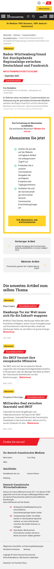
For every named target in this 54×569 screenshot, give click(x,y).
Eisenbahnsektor (10, 38)
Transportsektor (29, 35)
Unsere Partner (33, 474)
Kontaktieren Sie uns (11, 474)
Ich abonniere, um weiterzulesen (27, 221)
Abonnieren (44, 8)
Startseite (7, 35)
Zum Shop (31, 458)
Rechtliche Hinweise (11, 549)
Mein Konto (7, 458)
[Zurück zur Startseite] (28, 16)
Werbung (6, 478)
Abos (5, 462)
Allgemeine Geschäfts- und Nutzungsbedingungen (23, 546)
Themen (16, 35)
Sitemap (26, 549)
